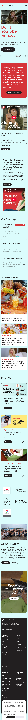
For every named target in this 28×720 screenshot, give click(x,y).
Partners (18, 644)
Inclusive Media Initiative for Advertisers (20, 678)
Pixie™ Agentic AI (6, 666)
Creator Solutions (7, 657)
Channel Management (5, 653)
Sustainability (19, 688)
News (17, 641)
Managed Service (5, 647)
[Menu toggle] (26, 5)
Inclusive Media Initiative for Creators (20, 684)
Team (17, 638)
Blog (3, 675)
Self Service (6, 649)
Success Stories (6, 678)
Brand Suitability (5, 696)
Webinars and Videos (6, 685)
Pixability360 (5, 663)
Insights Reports (6, 681)
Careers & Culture (21, 647)
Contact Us (19, 650)
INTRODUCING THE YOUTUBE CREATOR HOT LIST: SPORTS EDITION (14, 1)
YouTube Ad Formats (5, 689)
